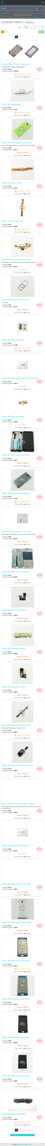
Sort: (19, 27)
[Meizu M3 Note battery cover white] (22, 909)
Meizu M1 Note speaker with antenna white (20, 378)
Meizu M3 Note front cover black (15, 960)
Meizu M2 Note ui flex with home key (17, 765)
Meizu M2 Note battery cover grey (16, 493)
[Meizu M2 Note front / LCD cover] (22, 558)
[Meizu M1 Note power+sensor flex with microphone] (22, 246)
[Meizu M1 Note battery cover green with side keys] (22, 129)
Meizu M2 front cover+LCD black (15, 455)
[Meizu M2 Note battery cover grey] (22, 480)
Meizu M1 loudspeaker (11, 104)
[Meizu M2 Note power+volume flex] (22, 712)
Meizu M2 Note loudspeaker (14, 648)
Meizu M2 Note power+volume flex (16, 725)
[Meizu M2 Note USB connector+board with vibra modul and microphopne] (22, 790)
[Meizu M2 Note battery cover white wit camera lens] (22, 518)
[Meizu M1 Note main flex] (22, 208)
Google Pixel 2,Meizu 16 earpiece (15, 64)
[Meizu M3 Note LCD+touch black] (22, 1024)
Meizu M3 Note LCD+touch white (15, 1075)
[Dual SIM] (22, 286)
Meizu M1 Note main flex (12, 221)
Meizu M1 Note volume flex (13, 416)
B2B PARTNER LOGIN (22, 15)
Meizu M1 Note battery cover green (17, 142)
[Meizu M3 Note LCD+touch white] (22, 1062)
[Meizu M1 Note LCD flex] (22, 169)
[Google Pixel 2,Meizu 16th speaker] (22, 51)
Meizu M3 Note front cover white (15, 999)
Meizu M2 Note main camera (14, 687)
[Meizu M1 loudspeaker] (22, 91)
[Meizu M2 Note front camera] (22, 597)
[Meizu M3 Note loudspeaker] (22, 1100)
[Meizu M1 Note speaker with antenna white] (22, 365)
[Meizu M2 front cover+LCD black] (22, 441)
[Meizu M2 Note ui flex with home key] (22, 752)
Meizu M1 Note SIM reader (13, 340)
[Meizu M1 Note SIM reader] (22, 326)
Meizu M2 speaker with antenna (15, 845)
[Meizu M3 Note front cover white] (22, 985)
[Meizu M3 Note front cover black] (22, 947)
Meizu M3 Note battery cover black (16, 884)
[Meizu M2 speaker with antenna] (22, 832)
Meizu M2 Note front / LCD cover (15, 572)
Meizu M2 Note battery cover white (16, 531)
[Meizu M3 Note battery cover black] (22, 870)
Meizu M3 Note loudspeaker (14, 1114)
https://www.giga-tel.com (25, 1144)
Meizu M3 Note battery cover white (16, 922)
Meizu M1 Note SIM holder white (15, 299)
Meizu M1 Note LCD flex (12, 183)
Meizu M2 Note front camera (14, 610)
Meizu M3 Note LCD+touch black (15, 1037)
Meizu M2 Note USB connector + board (18, 803)
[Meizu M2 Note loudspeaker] (22, 635)
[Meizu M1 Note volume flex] (22, 403)
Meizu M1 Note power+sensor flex (16, 259)
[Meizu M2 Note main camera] (22, 673)
